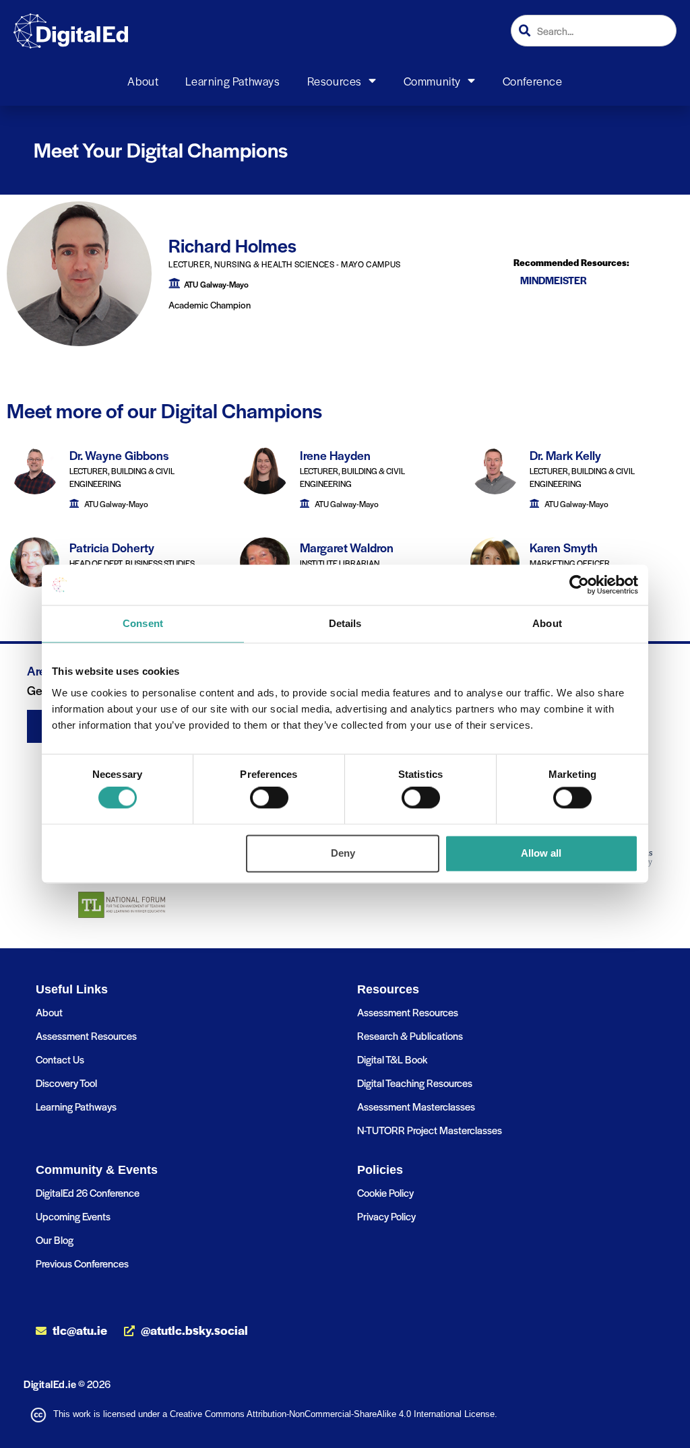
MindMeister (553, 280)
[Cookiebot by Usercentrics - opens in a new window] (579, 584)
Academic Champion (209, 304)
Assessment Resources (86, 1035)
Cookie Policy (385, 1192)
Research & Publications (410, 1035)
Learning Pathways (232, 81)
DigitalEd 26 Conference (87, 1192)
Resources (334, 81)
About (142, 81)
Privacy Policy (386, 1216)
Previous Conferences (82, 1263)
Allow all (541, 853)
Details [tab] (345, 623)
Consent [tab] (143, 623)
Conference (533, 81)
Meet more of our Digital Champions (164, 410)
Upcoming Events (73, 1216)
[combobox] (594, 30)
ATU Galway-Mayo (216, 284)
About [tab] (547, 623)
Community (432, 81)
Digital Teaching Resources (414, 1083)
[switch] (269, 798)
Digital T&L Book (392, 1059)
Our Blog (54, 1239)
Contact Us (60, 1059)
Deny (343, 853)
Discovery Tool (66, 1083)
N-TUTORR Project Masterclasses (429, 1130)
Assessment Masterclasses (416, 1106)
